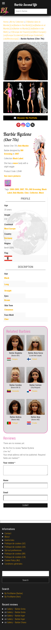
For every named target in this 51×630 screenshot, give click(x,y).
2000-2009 (14, 189)
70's (26, 189)
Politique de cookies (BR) (15, 553)
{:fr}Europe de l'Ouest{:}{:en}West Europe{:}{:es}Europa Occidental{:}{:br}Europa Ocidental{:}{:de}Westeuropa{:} (24, 35)
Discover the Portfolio (27, 118)
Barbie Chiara (20, 622)
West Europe (10, 228)
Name (5, 480)
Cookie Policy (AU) (12, 560)
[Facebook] (28, 125)
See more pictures (12, 176)
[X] (32, 125)
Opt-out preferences (13, 550)
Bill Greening (35, 189)
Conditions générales (13, 564)
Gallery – (11, 609)
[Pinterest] (18, 125)
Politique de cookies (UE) (15, 543)
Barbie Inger (20, 615)
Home (5, 22)
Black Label (18, 158)
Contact (8, 533)
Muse (41, 193)
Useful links (9, 540)
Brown (7, 300)
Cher (26, 193)
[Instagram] (23, 125)
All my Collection (17, 22)
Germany (8, 238)
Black (6, 278)
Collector (34, 193)
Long (6, 284)
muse (15, 163)
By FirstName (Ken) (13, 596)
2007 (17, 154)
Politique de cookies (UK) (15, 547)
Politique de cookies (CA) (15, 557)
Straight (7, 290)
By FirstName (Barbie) (14, 593)
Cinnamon (8, 309)
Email (5, 492)
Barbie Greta (20, 609)
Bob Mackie (23, 146)
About (7, 536)
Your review (9, 463)
